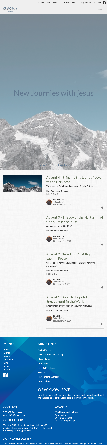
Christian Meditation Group (50, 354)
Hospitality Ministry (47, 368)
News (6, 356)
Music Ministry (45, 359)
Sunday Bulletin (69, 3)
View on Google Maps (65, 420)
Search (41, 3)
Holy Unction (44, 381)
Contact (97, 3)
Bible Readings (53, 3)
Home (6, 349)
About (6, 366)
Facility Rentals (85, 3)
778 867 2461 (10, 412)
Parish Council (44, 350)
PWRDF (42, 372)
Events (6, 352)
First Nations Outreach (48, 376)
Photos (6, 369)
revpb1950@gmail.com (14, 415)
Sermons (41, 165)
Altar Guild (43, 363)
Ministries (47, 344)
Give (5, 363)
